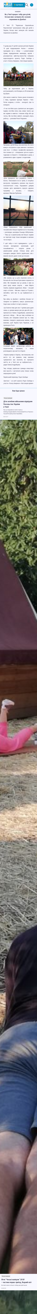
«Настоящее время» (26, 61)
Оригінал (6, 381)
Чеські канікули (8, 398)
